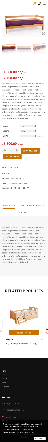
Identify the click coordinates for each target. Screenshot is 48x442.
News (4, 382)
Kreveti (20, 183)
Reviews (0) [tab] (24, 212)
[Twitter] (15, 188)
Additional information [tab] (33, 205)
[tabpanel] (9, 47)
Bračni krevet (12, 183)
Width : (5, 136)
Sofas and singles (17, 178)
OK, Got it (39, 438)
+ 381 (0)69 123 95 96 (10, 403)
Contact (5, 386)
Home (4, 378)
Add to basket (30, 151)
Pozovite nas (12, 156)
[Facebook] (11, 188)
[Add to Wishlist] (1, 331)
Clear (40, 136)
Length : (6, 131)
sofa (25, 183)
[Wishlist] (34, 3)
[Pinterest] (24, 188)
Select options (24, 333)
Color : (6, 126)
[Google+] (19, 188)
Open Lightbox (24, 22)
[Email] (28, 188)
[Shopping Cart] (39, 3)
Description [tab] (9, 205)
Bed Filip (9, 339)
